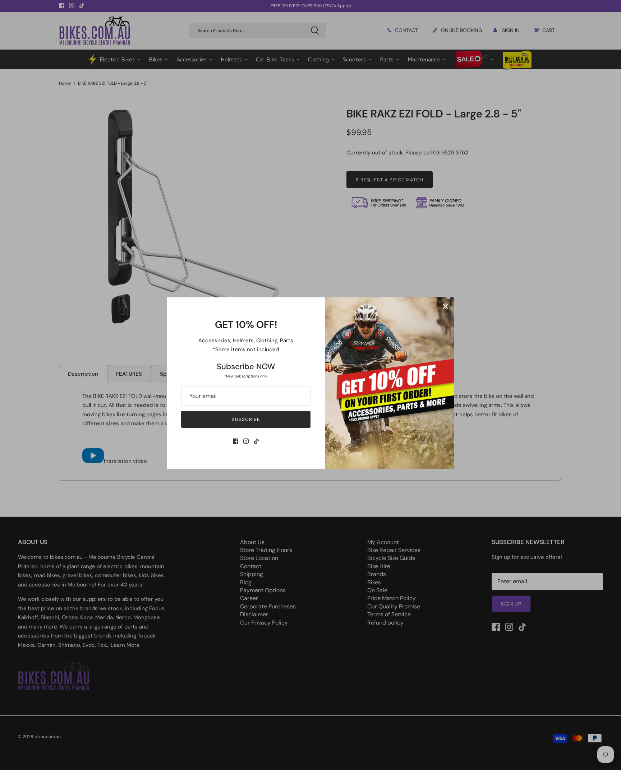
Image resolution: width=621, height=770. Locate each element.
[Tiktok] (256, 441)
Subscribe (245, 419)
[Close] (445, 306)
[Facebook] (235, 441)
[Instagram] (246, 441)
